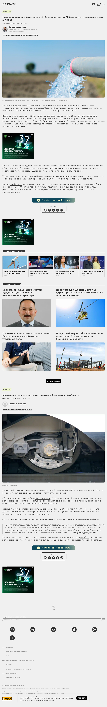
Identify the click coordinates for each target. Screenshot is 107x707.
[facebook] (12, 637)
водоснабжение (32, 35)
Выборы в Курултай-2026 (13, 678)
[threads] (94, 629)
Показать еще (53, 381)
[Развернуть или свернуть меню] (103, 4)
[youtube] (53, 629)
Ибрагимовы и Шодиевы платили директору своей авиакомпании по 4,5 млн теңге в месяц (80, 292)
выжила (64, 540)
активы (22, 35)
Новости (7, 11)
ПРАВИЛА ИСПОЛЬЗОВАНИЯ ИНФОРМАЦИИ (18, 669)
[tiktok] (74, 629)
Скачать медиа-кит (12, 673)
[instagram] (12, 629)
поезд (22, 409)
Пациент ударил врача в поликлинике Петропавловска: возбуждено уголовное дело (26, 336)
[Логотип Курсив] (9, 4)
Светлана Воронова (17, 404)
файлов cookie (50, 700)
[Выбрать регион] (93, 4)
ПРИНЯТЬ (82, 698)
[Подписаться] (103, 619)
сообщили (7, 108)
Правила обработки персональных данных (20, 660)
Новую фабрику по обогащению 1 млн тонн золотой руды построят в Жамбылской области (79, 336)
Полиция (29, 409)
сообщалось (16, 184)
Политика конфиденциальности (16, 651)
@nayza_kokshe (42, 498)
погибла (84, 537)
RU (98, 4)
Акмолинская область (10, 35)
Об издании (9, 647)
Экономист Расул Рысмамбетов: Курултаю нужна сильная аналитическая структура (22, 292)
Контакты (9, 664)
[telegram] (32, 629)
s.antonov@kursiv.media (16, 31)
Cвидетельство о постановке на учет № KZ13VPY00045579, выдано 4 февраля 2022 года (26, 691)
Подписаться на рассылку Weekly (15, 617)
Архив (7, 656)
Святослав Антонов (17, 27)
